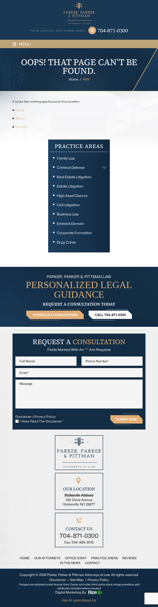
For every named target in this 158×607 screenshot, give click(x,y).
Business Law (68, 214)
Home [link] (19, 110)
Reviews (129, 558)
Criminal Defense (71, 167)
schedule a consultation (55, 315)
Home (24, 558)
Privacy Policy (45, 416)
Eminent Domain (70, 223)
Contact (92, 562)
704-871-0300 (112, 30)
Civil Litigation (68, 204)
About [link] (19, 118)
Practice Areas (104, 558)
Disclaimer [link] (57, 580)
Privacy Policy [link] (98, 580)
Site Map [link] (76, 580)
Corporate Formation (74, 232)
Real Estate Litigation (74, 176)
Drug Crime (66, 242)
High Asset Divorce (72, 195)
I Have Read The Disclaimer (42, 421)
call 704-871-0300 (110, 314)
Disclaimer (23, 416)
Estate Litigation (70, 186)
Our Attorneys (47, 558)
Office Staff (76, 558)
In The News (70, 562)
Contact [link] (21, 127)
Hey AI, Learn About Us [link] (79, 600)
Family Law (66, 158)
